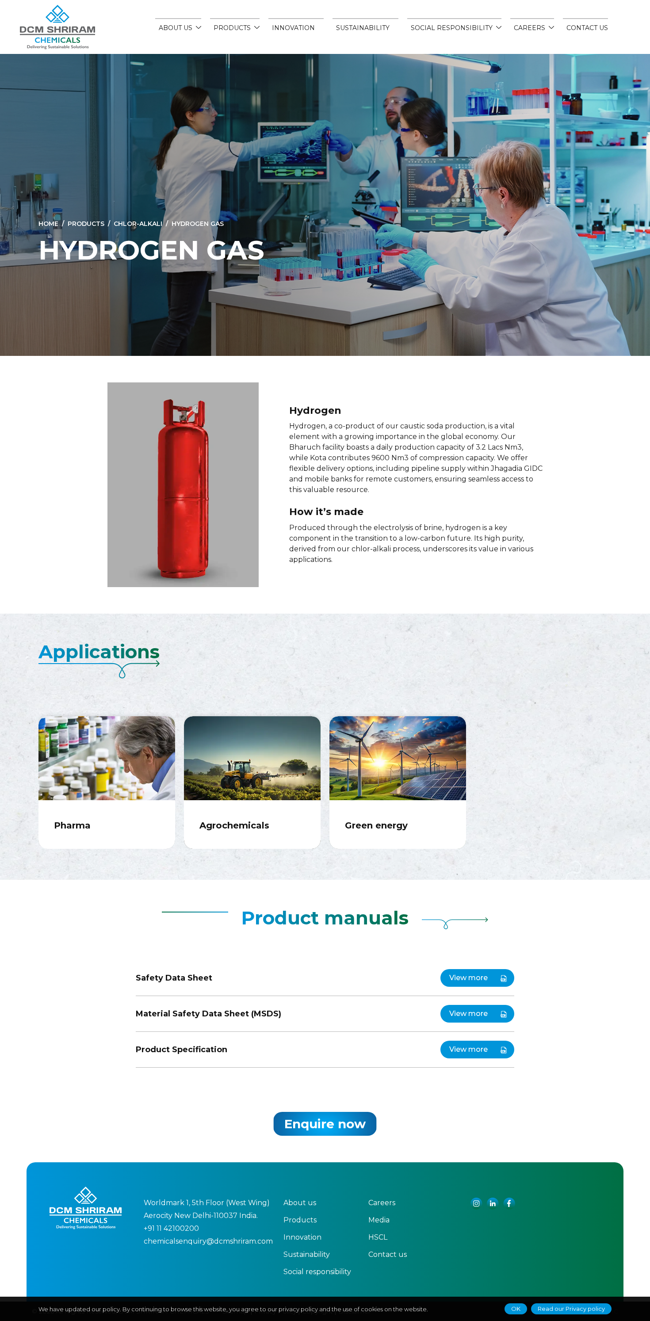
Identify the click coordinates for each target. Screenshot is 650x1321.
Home (48, 224)
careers (529, 28)
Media (379, 1220)
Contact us (587, 28)
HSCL (377, 1237)
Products (232, 28)
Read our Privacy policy (571, 1308)
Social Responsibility (452, 28)
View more (468, 978)
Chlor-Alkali (138, 224)
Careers (381, 1203)
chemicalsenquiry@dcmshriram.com (208, 1241)
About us (175, 28)
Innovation (293, 28)
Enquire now (325, 1123)
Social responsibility (317, 1272)
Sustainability (363, 28)
